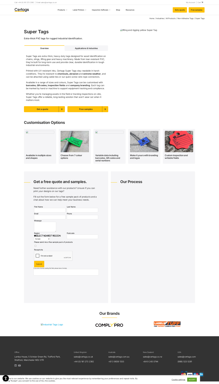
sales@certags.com (187, 356)
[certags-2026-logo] (21, 9)
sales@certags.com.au (118, 356)
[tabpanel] (66, 78)
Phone (69, 214)
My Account (190, 2)
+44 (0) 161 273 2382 (84, 361)
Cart (199, 2)
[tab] (44, 48)
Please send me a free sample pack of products (53, 242)
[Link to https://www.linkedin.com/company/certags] (15, 365)
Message (38, 221)
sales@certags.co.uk (49, 2)
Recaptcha (38, 250)
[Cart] (202, 2)
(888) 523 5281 (185, 361)
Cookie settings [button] (178, 380)
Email (36, 214)
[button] (47, 236)
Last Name (71, 207)
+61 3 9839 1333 (116, 361)
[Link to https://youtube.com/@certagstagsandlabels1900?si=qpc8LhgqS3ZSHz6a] (19, 365)
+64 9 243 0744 (150, 361)
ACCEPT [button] (192, 380)
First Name (38, 207)
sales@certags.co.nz (152, 356)
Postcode (70, 233)
